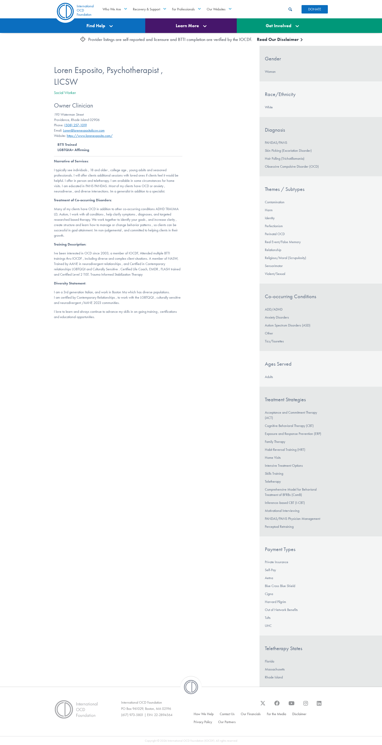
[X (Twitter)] (262, 705)
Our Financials (251, 714)
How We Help (204, 714)
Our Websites (216, 9)
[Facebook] (277, 705)
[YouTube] (291, 705)
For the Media (276, 714)
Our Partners (227, 722)
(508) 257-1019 (75, 125)
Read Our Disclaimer (278, 39)
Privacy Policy (203, 722)
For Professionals (183, 9)
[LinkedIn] (319, 705)
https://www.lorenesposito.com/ (90, 136)
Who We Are (112, 9)
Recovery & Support (146, 9)
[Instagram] (305, 705)
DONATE (314, 9)
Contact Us (227, 714)
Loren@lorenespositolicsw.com (84, 130)
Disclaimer (299, 714)
